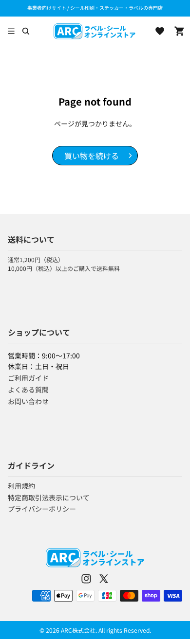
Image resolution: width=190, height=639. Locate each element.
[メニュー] (11, 31)
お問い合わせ (28, 401)
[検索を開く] (25, 31)
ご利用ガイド (28, 378)
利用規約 (21, 486)
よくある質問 (28, 389)
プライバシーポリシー (42, 509)
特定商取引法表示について (49, 497)
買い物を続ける (91, 155)
